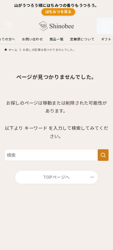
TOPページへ (56, 177)
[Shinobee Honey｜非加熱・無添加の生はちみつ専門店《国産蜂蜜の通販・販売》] (56, 26)
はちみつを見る (58, 11)
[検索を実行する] (103, 155)
